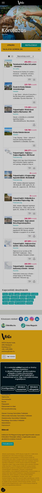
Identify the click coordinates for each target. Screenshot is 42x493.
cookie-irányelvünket (25, 373)
